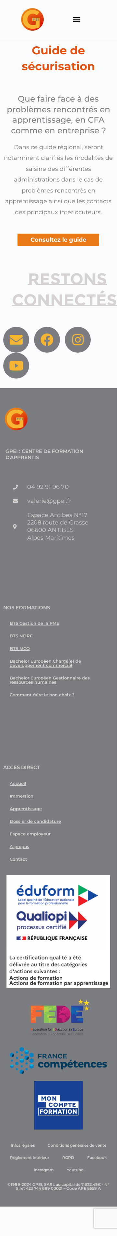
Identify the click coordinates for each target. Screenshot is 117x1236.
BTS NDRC (21, 635)
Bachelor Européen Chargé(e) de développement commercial (45, 663)
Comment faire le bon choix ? (42, 694)
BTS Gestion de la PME (34, 623)
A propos (19, 846)
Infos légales (23, 1145)
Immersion (21, 796)
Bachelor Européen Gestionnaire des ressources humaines (50, 680)
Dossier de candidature (35, 821)
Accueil (18, 783)
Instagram (44, 1169)
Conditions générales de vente (77, 1145)
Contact (18, 859)
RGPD (68, 1157)
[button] (76, 19)
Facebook (97, 1157)
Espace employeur (30, 833)
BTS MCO (20, 648)
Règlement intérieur (29, 1157)
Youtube (75, 1169)
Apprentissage (26, 808)
